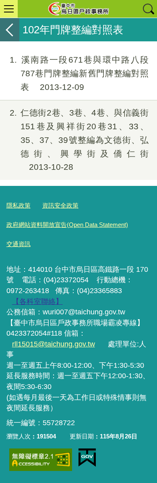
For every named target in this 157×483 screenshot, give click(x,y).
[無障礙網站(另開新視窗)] (40, 459)
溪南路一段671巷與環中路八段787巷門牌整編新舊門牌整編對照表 (79, 73)
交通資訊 (18, 243)
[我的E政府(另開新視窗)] (87, 457)
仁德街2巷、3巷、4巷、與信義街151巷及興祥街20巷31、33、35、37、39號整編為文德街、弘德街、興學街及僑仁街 (79, 139)
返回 (9, 29)
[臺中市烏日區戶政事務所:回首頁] (78, 9)
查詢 (148, 9)
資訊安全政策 (60, 205)
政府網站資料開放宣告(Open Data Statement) (67, 224)
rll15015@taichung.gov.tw (53, 344)
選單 (9, 9)
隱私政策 (18, 205)
